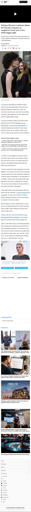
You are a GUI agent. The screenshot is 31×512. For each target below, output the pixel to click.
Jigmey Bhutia (6, 43)
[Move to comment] (19, 48)
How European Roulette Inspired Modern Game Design (15, 454)
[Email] (16, 48)
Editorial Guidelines (22, 277)
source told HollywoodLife (18, 125)
